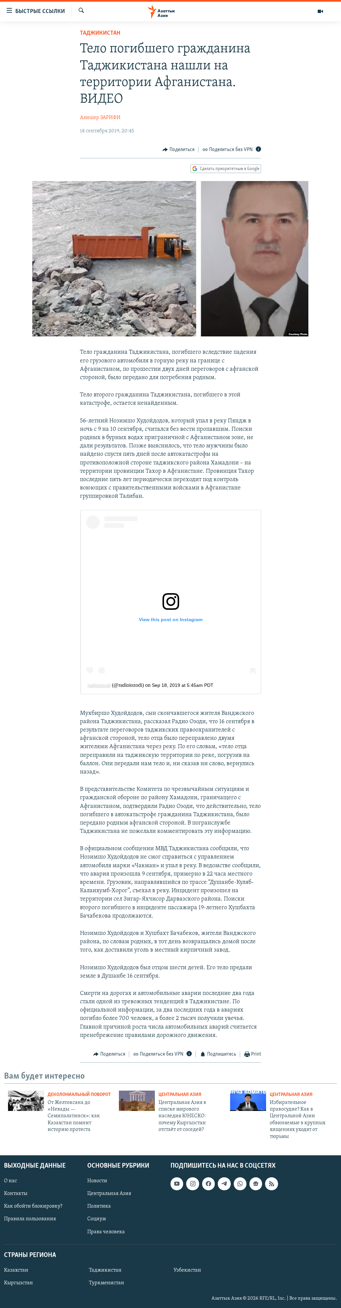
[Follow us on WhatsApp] (240, 1183)
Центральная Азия (180, 1094)
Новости (97, 1181)
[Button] (178, 149)
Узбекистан (187, 1270)
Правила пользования (30, 1219)
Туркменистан (106, 1283)
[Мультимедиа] (320, 11)
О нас (10, 1181)
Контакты (15, 1193)
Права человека (106, 1231)
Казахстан (16, 1270)
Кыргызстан (18, 1283)
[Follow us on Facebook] (208, 1183)
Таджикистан (100, 33)
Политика (99, 1206)
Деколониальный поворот (79, 1094)
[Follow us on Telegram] (224, 1183)
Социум (96, 1219)
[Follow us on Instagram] (192, 1183)
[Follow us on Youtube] (176, 1183)
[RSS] (271, 1183)
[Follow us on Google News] (255, 1183)
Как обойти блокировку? (33, 1206)
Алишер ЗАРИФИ (100, 117)
